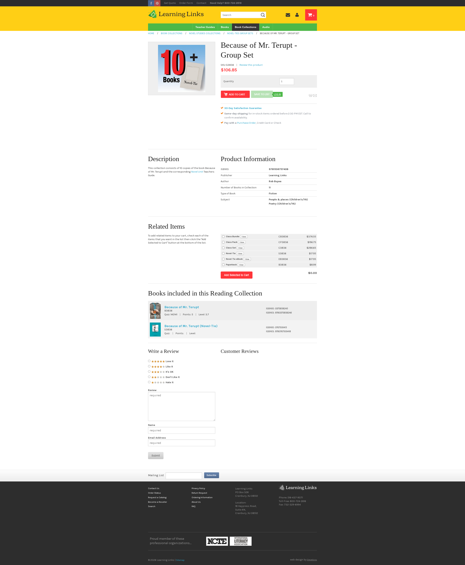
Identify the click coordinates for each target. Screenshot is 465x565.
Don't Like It (172, 377)
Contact (201, 3)
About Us (196, 502)
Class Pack (231, 242)
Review (152, 390)
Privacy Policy (198, 488)
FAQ (193, 506)
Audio (266, 27)
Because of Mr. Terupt (181, 307)
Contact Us (153, 488)
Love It (169, 361)
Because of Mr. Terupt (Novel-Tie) (190, 326)
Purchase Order (246, 122)
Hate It (169, 382)
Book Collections (245, 27)
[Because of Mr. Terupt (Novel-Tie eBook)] (247, 258)
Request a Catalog (157, 497)
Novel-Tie (231, 253)
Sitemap (180, 560)
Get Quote (170, 3)
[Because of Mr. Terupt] (241, 264)
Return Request (199, 493)
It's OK (169, 371)
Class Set (231, 247)
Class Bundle (232, 236)
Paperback (231, 264)
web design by (303, 559)
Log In (277, 94)
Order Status (154, 493)
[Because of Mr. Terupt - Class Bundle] (244, 236)
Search (151, 506)
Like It (169, 366)
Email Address (157, 438)
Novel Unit (197, 171)
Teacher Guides (205, 27)
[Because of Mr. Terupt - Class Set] (240, 247)
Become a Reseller (157, 502)
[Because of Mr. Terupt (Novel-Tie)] (240, 253)
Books (225, 27)
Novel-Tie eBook (234, 259)
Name (151, 425)
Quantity (228, 81)
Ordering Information (202, 497)
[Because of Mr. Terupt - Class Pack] (242, 242)
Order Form (186, 3)
